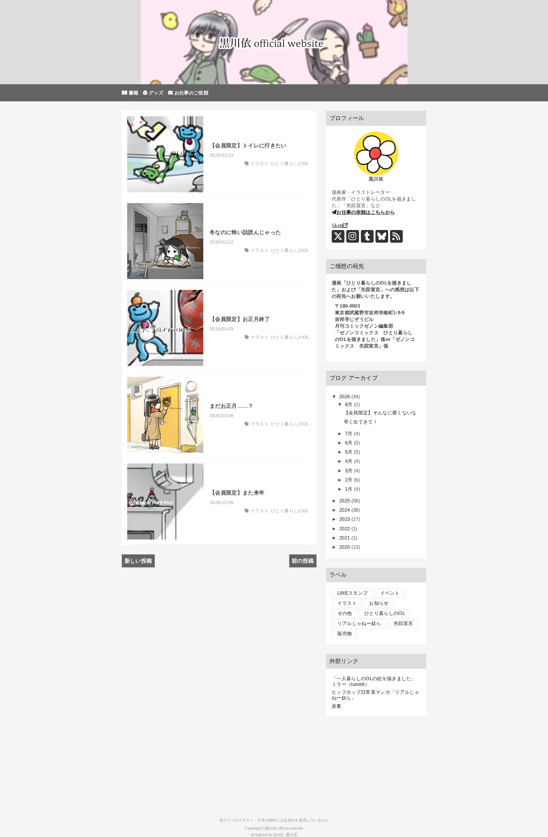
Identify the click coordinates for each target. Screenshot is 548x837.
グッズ (155, 92)
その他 (344, 613)
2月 (349, 479)
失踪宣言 (403, 623)
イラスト (260, 163)
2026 (345, 396)
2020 (345, 547)
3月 (349, 470)
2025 (345, 500)
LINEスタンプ (352, 593)
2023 (345, 519)
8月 (349, 404)
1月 (349, 489)
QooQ (278, 835)
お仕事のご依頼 (190, 92)
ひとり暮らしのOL (290, 163)
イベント (390, 593)
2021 (345, 537)
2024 (345, 510)
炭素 (337, 706)
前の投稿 (303, 561)
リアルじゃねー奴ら (359, 623)
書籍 (132, 92)
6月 (349, 442)
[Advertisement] (376, 765)
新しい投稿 (138, 561)
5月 (349, 452)
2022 (345, 528)
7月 (349, 433)
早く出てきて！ (361, 422)
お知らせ (378, 603)
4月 (349, 461)
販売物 (344, 633)
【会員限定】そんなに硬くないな (380, 412)
